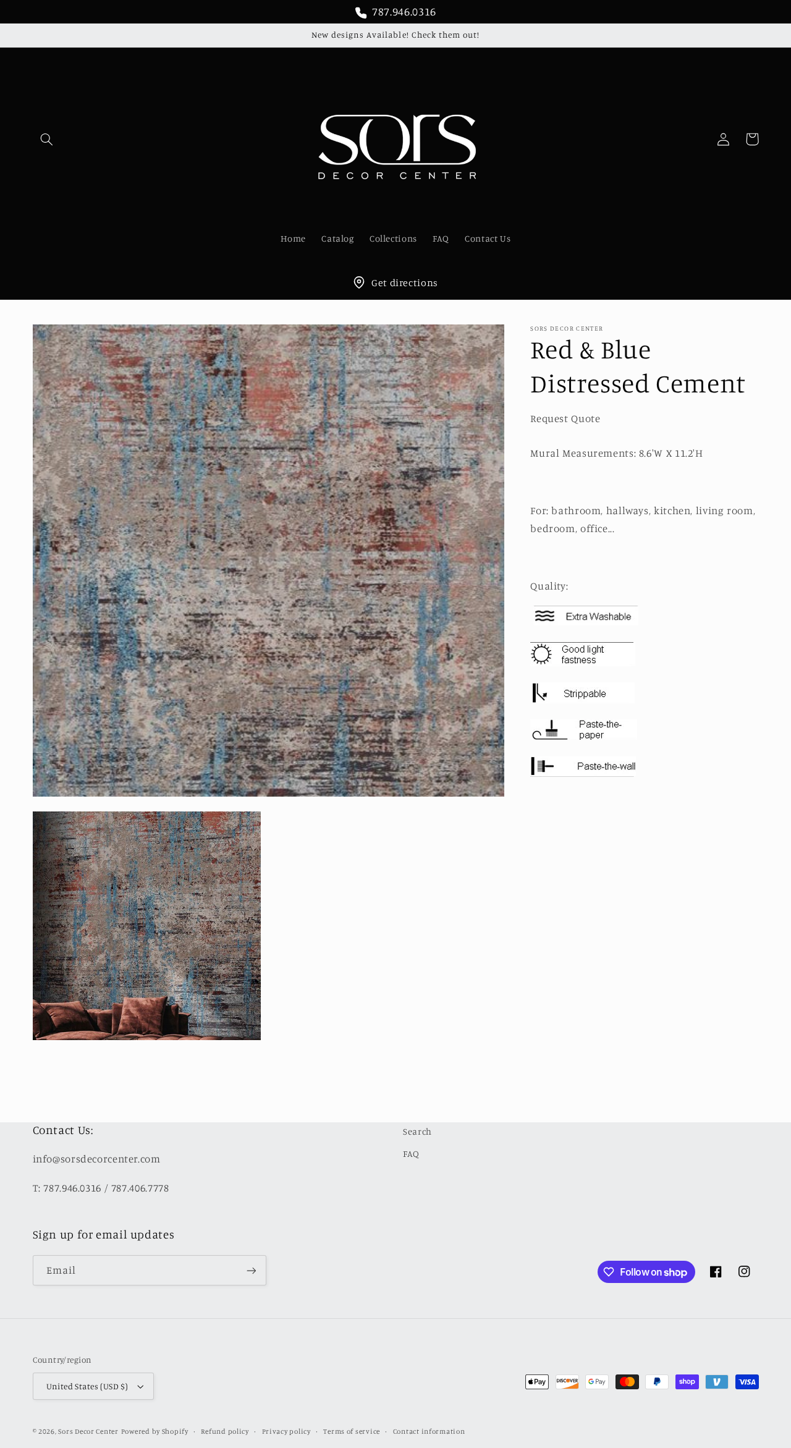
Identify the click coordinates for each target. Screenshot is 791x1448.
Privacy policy (286, 1431)
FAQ (411, 1153)
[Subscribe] (251, 1270)
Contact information (429, 1431)
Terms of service (351, 1431)
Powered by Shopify (154, 1431)
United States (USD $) (87, 1386)
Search (417, 1131)
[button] (47, 139)
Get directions (404, 282)
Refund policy (225, 1431)
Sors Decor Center (88, 1431)
